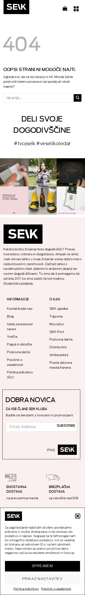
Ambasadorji (59, 354)
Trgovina (56, 316)
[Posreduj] (77, 98)
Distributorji (58, 347)
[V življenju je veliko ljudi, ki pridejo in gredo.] (14, 172)
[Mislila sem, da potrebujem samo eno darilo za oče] (14, 200)
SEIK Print (57, 331)
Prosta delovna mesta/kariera (61, 365)
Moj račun (57, 324)
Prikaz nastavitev (42, 579)
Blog (10, 316)
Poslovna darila (18, 352)
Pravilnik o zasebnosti (56, 588)
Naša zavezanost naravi (20, 327)
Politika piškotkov (26, 588)
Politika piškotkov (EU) (20, 375)
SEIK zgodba (59, 308)
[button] (77, 516)
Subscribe (66, 425)
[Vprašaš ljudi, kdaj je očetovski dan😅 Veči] (42, 172)
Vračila (12, 336)
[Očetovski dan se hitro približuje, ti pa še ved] (71, 200)
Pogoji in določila (19, 344)
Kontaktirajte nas (20, 308)
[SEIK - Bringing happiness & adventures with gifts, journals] (27, 8)
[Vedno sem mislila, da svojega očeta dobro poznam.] (71, 172)
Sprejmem (42, 566)
